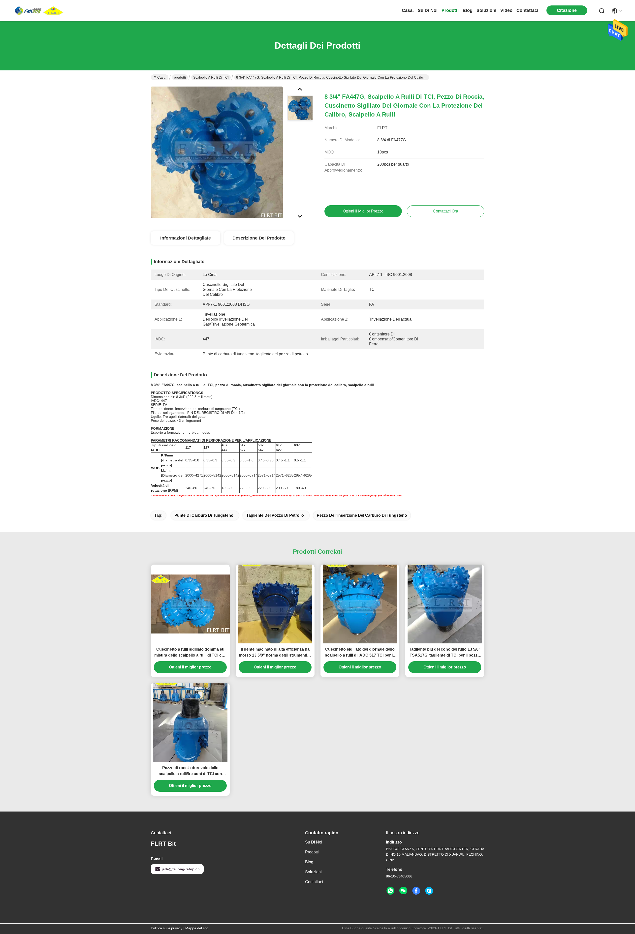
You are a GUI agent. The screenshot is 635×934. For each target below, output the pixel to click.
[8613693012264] (390, 891)
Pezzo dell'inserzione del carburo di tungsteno (362, 515)
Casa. (408, 10)
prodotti (450, 10)
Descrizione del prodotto (259, 238)
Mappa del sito (196, 928)
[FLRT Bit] (39, 10)
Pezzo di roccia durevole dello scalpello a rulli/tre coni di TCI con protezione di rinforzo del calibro (190, 771)
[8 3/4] (217, 152)
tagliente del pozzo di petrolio (275, 515)
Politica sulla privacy (166, 928)
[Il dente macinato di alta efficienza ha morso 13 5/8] (275, 604)
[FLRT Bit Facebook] (416, 891)
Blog (468, 10)
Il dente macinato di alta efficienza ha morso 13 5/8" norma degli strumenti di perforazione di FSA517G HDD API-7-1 (275, 652)
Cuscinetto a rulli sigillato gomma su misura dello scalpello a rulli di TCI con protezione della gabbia (190, 652)
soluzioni (486, 10)
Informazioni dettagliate (185, 238)
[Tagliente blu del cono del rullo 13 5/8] (445, 604)
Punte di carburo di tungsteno (203, 515)
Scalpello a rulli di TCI (211, 77)
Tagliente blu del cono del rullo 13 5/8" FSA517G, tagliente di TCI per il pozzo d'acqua (444, 652)
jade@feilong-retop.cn (181, 869)
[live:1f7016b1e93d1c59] (429, 891)
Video (506, 10)
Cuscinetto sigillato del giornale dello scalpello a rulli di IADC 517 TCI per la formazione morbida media (360, 652)
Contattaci (527, 10)
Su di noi (428, 10)
